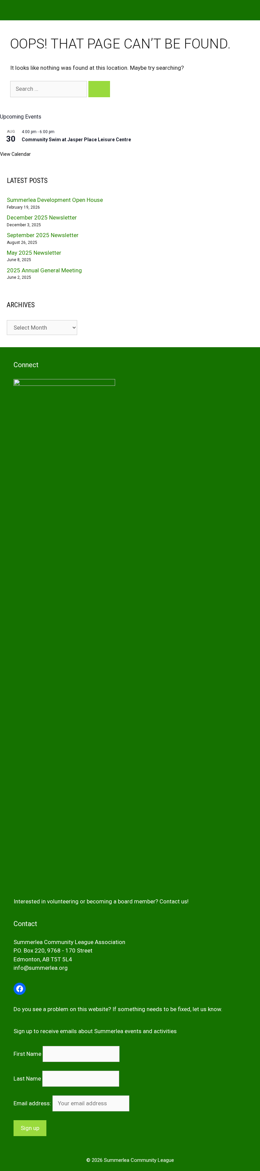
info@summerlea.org (41, 967)
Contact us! (174, 901)
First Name (27, 1053)
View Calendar (15, 154)
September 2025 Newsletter (43, 235)
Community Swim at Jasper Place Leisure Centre (76, 139)
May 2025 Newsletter (34, 252)
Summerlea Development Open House (55, 199)
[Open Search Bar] (250, 10)
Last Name (27, 1078)
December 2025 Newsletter (42, 217)
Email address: (33, 1103)
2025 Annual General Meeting (44, 270)
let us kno (205, 1009)
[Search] (99, 89)
